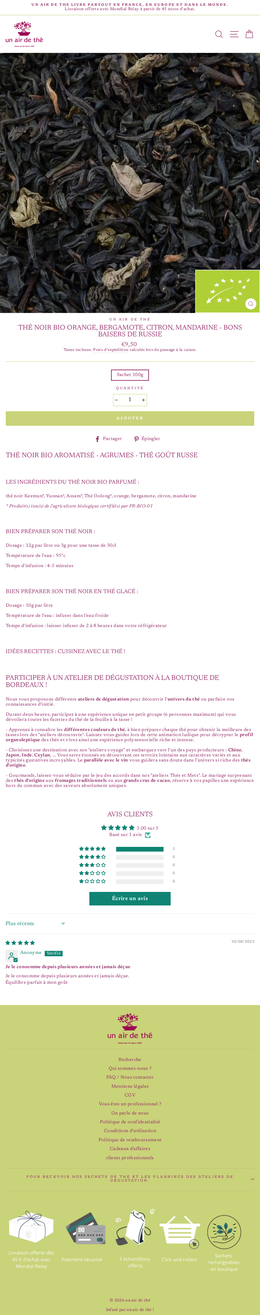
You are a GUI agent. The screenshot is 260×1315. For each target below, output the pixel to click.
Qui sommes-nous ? (130, 1068)
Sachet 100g (130, 375)
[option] (130, 7)
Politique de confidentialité (130, 1122)
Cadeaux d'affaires (130, 1149)
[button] (93, 849)
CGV (130, 1095)
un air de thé (130, 319)
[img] (20, 943)
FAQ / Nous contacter (130, 1077)
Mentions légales (130, 1086)
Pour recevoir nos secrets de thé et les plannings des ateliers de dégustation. (130, 1179)
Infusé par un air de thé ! (130, 1310)
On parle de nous (130, 1113)
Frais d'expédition (110, 350)
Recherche (129, 1060)
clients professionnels (130, 1158)
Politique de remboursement (130, 1140)
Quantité (130, 388)
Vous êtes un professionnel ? (130, 1104)
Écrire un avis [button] (130, 898)
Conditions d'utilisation (130, 1131)
